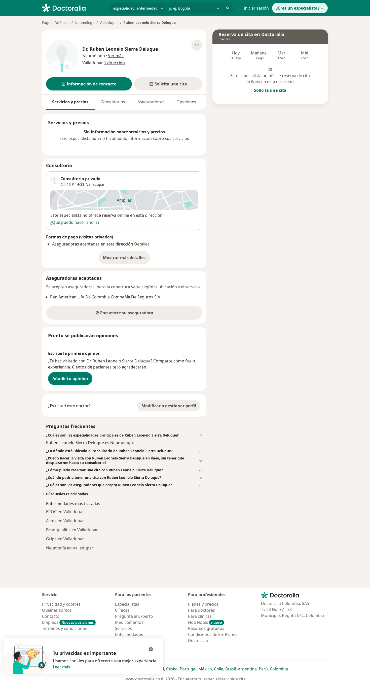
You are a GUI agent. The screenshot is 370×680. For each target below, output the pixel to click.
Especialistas (127, 604)
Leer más (61, 667)
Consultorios (113, 102)
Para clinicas (200, 616)
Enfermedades (129, 634)
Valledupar (109, 22)
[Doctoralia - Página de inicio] (73, 7)
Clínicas (122, 610)
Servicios (123, 628)
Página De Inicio (55, 22)
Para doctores (201, 610)
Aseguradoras (150, 102)
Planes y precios (203, 604)
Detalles (142, 244)
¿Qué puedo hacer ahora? (74, 222)
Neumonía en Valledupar (69, 548)
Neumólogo (84, 22)
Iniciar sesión (256, 8)
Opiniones (186, 102)
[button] (89, 83)
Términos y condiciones (64, 628)
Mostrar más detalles (126, 259)
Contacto (50, 616)
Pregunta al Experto (134, 616)
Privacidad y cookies (61, 604)
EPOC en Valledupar (65, 511)
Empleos (68, 622)
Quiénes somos (57, 610)
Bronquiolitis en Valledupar (72, 530)
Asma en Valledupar (65, 520)
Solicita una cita (270, 90)
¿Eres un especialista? (298, 8)
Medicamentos (129, 622)
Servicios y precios (70, 102)
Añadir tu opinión (70, 378)
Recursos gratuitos (206, 628)
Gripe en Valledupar (65, 539)
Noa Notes (205, 622)
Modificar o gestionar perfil (168, 406)
